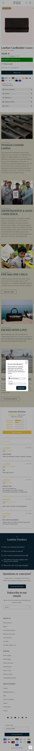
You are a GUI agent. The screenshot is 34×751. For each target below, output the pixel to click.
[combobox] (13, 378)
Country (10, 376)
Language (10, 381)
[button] (26, 362)
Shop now (21, 388)
